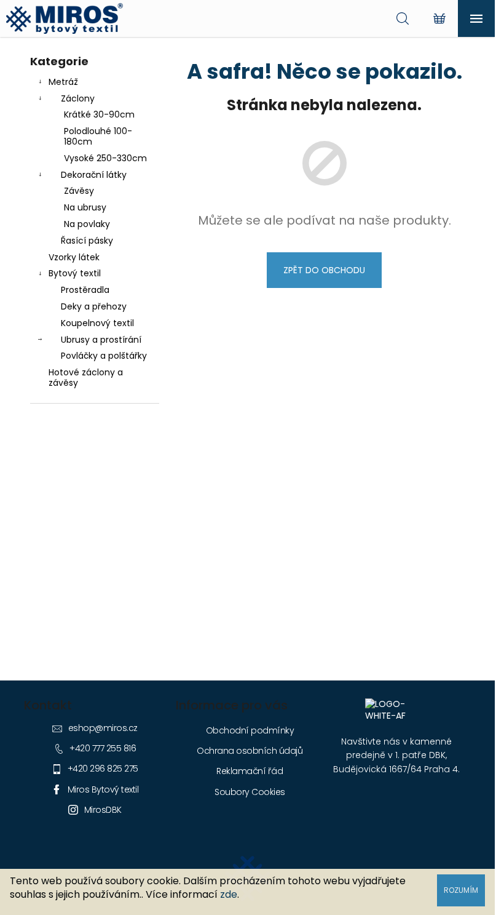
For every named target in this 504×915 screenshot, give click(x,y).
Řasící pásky (87, 240)
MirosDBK (103, 810)
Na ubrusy (85, 207)
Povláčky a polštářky (104, 356)
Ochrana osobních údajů (249, 751)
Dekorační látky (94, 175)
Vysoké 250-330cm (105, 158)
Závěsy (79, 191)
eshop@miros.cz (103, 728)
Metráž (63, 82)
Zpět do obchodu (324, 270)
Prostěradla (85, 290)
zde (228, 894)
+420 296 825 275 (103, 768)
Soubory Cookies (250, 792)
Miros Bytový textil (103, 789)
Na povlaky (87, 224)
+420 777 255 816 (102, 748)
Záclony (78, 98)
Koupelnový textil (97, 323)
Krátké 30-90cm (99, 114)
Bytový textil (75, 273)
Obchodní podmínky (250, 730)
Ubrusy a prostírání (101, 340)
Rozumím (461, 890)
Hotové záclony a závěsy (86, 377)
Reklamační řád (249, 771)
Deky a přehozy (94, 306)
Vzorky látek (74, 257)
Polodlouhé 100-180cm (98, 136)
